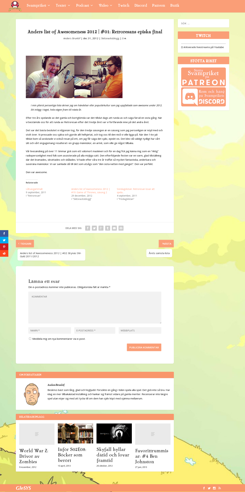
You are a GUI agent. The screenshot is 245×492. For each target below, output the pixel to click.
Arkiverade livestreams (195, 47)
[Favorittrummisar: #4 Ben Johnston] (152, 434)
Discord (140, 6)
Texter (61, 6)
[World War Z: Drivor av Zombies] (36, 434)
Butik (174, 6)
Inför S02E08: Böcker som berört (72, 455)
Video (103, 6)
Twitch (123, 6)
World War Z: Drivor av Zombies (33, 456)
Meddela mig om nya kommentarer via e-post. (58, 338)
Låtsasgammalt (34, 189)
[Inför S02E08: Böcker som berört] (75, 433)
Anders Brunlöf (71, 38)
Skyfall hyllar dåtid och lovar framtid (112, 455)
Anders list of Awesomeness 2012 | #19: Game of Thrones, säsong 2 (90, 190)
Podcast (82, 6)
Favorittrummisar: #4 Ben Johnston (151, 456)
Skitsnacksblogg (110, 38)
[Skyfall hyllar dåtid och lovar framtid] (114, 433)
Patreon (158, 6)
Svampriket (36, 6)
